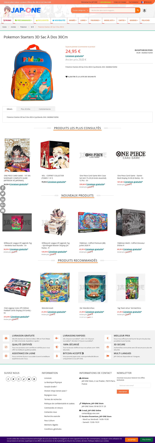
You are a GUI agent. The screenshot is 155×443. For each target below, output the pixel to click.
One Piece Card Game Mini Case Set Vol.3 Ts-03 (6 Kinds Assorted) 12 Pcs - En (92, 178)
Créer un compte (120, 2)
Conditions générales (53, 429)
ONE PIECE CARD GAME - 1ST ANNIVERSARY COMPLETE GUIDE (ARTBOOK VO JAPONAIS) (17, 178)
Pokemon (23, 27)
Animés (13, 27)
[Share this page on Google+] (2, 205)
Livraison (48, 378)
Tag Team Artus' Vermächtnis (129, 308)
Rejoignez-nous (50, 395)
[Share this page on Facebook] (2, 188)
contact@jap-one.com (90, 413)
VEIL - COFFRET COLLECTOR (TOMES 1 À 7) (53, 176)
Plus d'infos (25, 109)
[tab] (9, 108)
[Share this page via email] (2, 210)
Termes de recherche (53, 399)
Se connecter (133, 2)
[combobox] (107, 10)
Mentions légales (51, 425)
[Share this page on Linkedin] (2, 199)
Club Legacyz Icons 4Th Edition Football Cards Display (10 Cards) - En (17, 310)
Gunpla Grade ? (50, 386)
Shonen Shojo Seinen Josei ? (55, 391)
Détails (9, 109)
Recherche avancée (52, 416)
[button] (147, 2)
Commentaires (45, 109)
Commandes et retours (53, 408)
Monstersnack (47, 308)
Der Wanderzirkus (87, 308)
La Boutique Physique (53, 382)
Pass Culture (49, 420)
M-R (32, 27)
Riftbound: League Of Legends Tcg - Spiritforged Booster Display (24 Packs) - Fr (56, 245)
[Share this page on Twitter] (2, 193)
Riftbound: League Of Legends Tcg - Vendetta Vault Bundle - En (18, 244)
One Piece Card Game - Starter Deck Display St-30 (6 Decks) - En (130, 176)
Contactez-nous (50, 412)
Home (4, 27)
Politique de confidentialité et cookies (59, 403)
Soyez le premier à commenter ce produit (80, 47)
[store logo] (22, 12)
